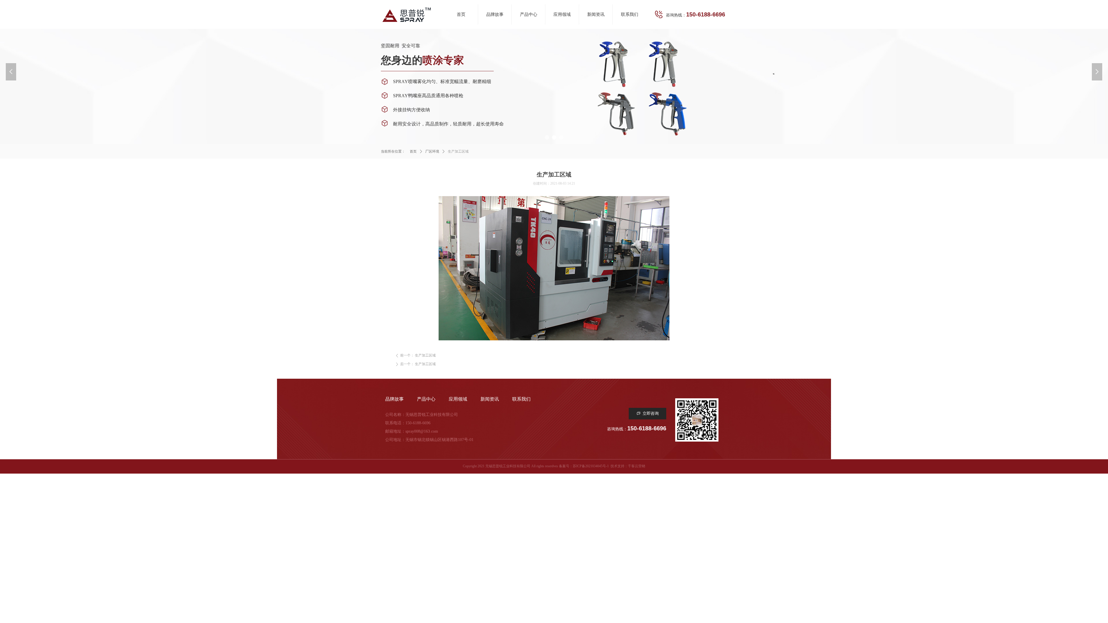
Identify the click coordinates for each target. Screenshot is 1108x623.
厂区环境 (432, 151)
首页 (413, 151)
